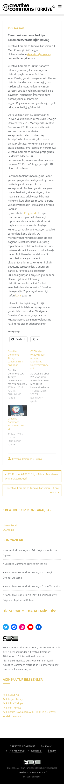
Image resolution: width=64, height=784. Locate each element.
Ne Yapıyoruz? (17, 750)
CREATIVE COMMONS (22, 746)
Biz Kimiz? (47, 746)
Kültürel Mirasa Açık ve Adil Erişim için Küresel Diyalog (30, 552)
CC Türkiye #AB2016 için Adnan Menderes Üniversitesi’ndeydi (31, 476)
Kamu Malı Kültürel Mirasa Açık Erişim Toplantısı (32, 586)
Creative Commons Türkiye (26, 459)
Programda (30, 213)
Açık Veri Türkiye (12, 707)
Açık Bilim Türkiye (13, 703)
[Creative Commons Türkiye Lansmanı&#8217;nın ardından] (19, 374)
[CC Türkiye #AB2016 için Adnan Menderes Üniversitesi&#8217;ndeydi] (41, 376)
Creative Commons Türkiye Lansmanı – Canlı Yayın (33, 490)
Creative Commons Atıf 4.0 (32, 772)
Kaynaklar (36, 750)
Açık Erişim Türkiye (13, 699)
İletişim (52, 750)
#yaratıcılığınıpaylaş (39, 54)
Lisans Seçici (10, 525)
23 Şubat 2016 (16, 28)
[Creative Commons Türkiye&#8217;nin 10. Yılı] (17, 410)
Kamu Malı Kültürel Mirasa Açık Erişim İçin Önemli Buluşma (28, 575)
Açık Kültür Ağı (11, 694)
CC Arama (8, 529)
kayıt (18, 295)
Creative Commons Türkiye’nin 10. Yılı (16, 423)
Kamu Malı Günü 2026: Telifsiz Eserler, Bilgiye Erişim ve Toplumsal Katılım (30, 597)
